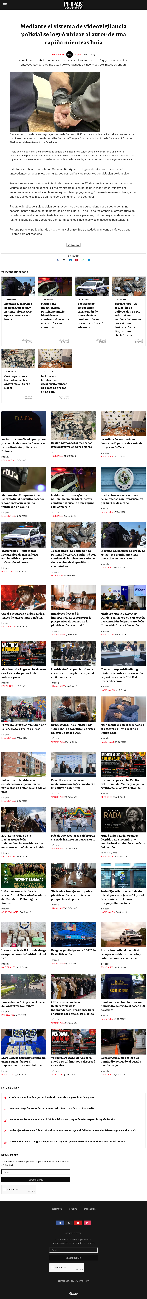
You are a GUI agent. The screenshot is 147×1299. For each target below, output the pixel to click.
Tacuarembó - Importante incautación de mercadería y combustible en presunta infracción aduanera (91, 315)
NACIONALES (8, 516)
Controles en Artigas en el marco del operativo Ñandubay (23, 1004)
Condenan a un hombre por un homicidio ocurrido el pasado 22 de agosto (123, 1006)
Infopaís (77, 54)
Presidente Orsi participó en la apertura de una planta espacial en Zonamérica (72, 673)
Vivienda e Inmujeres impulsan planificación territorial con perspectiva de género (72, 895)
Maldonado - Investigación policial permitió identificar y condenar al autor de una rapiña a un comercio (55, 315)
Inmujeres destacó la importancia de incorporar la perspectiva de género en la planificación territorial (71, 619)
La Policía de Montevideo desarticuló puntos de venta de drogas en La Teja (54, 384)
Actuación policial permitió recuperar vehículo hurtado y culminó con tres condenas (121, 954)
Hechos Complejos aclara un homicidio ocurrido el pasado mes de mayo (121, 1061)
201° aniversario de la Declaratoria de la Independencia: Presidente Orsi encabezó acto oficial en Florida (72, 1008)
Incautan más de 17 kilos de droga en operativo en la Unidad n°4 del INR (23, 954)
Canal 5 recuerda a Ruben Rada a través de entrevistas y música (23, 615)
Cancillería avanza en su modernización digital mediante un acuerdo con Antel (73, 784)
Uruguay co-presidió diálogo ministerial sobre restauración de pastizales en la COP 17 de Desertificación (122, 675)
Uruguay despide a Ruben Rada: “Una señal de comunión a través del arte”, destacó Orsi (73, 728)
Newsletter (9, 1155)
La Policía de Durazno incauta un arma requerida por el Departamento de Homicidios (23, 1061)
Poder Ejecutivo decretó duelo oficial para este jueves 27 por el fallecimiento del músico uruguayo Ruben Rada (122, 897)
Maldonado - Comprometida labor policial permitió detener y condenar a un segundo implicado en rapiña (22, 501)
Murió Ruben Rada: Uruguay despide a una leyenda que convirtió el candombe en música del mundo (123, 841)
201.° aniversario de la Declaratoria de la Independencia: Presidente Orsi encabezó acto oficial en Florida (22, 841)
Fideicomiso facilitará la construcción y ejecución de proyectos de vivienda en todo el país (23, 786)
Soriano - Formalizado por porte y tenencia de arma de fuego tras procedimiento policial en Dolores (23, 445)
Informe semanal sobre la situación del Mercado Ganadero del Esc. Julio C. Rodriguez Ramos (23, 897)
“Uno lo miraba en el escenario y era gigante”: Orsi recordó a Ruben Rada (122, 728)
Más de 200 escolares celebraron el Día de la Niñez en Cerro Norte (73, 837)
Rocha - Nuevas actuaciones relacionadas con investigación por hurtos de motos (122, 499)
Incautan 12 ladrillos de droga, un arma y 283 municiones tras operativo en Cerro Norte (18, 311)
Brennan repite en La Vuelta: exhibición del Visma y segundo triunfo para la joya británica (122, 784)
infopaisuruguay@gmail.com (74, 1281)
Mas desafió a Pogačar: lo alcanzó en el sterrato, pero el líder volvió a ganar (23, 673)
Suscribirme (36, 1180)
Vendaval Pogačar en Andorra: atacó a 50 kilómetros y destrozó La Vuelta (73, 1061)
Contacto (57, 1209)
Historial (72, 1209)
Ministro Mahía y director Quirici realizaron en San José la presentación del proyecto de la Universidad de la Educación (123, 619)
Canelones (73, 245)
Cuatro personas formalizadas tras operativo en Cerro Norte (17, 382)
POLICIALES (58, 54)
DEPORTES (7, 686)
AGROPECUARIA (10, 912)
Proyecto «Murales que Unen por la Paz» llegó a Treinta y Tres (23, 727)
